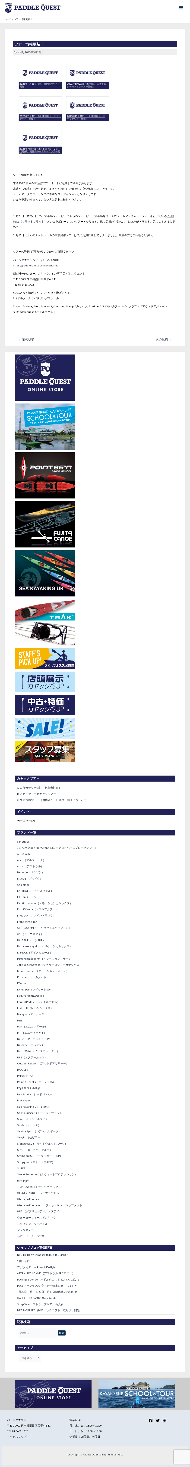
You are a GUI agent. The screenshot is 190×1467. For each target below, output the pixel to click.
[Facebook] (151, 1420)
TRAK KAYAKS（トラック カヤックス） (40, 1187)
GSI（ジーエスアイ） (30, 934)
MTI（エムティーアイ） (32, 1032)
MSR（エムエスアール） (32, 1026)
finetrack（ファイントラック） (36, 915)
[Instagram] (164, 1420)
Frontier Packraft (27, 921)
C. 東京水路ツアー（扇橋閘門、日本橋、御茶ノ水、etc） (52, 800)
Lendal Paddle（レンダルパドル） (38, 1002)
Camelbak (23, 884)
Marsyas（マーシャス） (32, 1014)
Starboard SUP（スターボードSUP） (40, 1156)
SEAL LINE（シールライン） (34, 1119)
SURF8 (21, 1168)
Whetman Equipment (29, 1199)
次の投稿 (163, 339)
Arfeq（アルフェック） (31, 860)
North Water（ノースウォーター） (38, 1051)
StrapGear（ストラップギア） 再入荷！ (41, 1304)
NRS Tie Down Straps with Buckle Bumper (42, 1254)
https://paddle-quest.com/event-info (35, 265)
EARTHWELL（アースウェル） (35, 890)
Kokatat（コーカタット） (33, 977)
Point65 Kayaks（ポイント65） (36, 1082)
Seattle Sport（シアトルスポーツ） (39, 1131)
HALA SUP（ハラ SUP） (31, 940)
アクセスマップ (16, 1436)
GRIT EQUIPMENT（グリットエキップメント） (45, 927)
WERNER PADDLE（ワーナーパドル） (39, 1193)
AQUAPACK (23, 854)
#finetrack (23, 841)
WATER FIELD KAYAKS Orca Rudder (37, 1298)
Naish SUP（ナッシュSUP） (34, 1039)
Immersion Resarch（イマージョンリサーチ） (45, 958)
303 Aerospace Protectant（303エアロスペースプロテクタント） (57, 848)
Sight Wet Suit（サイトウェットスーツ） (42, 1143)
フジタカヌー (25, 1230)
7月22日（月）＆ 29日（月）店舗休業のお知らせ (47, 1291)
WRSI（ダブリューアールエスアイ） (39, 1211)
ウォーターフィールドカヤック (36, 1217)
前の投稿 (26, 339)
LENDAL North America (30, 995)
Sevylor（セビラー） (30, 1137)
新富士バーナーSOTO (30, 1236)
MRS (19, 1020)
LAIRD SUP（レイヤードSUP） (35, 989)
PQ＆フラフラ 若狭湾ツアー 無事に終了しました (47, 1285)
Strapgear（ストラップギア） (36, 1162)
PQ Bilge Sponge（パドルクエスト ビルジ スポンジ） (50, 1279)
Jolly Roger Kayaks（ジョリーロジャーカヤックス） (49, 964)
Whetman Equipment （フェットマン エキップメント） (51, 1205)
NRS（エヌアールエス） (32, 1057)
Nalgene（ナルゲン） (30, 1045)
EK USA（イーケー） (29, 897)
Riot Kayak (23, 1100)
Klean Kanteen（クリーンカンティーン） (43, 971)
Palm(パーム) (25, 1076)
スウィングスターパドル (32, 1224)
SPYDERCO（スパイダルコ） (34, 1150)
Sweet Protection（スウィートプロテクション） (47, 1174)
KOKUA (21, 983)
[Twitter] (157, 1420)
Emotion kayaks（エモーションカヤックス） (45, 903)
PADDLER (22, 1069)
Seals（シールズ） (29, 1125)
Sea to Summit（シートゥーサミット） (41, 1113)
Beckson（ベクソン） (30, 872)
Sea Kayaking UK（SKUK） (33, 1106)
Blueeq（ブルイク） (30, 878)
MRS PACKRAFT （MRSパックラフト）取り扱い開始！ (49, 1310)
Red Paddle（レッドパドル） (35, 1094)
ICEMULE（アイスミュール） (35, 952)
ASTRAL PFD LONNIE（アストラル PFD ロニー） (46, 1273)
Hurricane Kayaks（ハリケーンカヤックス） (44, 946)
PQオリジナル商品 (28, 1088)
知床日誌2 (23, 1261)
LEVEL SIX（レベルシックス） (35, 1008)
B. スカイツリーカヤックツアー (36, 793)
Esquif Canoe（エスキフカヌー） (37, 909)
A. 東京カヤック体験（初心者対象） (39, 787)
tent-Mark (23, 1180)
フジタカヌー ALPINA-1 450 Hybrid (37, 1267)
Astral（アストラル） (30, 866)
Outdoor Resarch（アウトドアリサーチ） (43, 1063)
